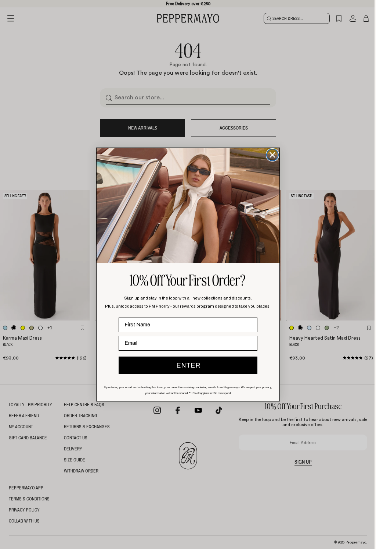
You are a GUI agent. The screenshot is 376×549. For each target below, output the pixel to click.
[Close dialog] (270, 155)
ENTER (186, 365)
